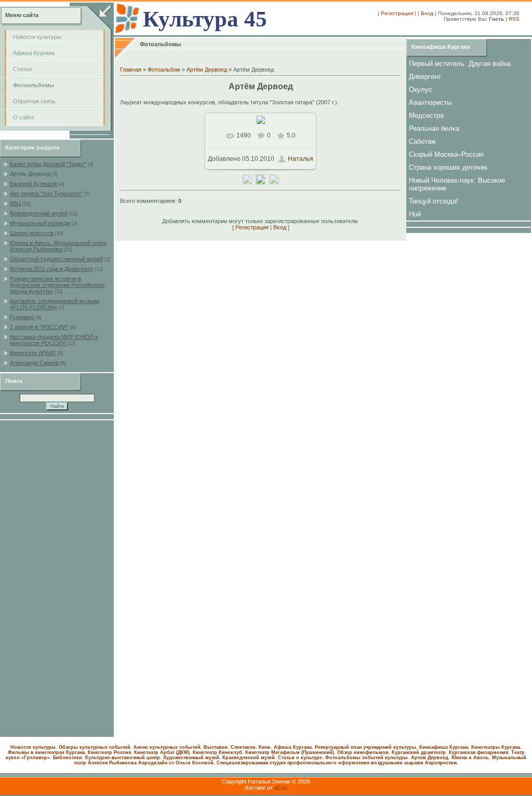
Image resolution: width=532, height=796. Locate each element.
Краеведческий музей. (249, 757)
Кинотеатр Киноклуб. (218, 752)
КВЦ (15, 203)
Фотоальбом (164, 69)
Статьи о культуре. (301, 757)
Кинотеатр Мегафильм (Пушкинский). (290, 752)
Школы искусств (32, 233)
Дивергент (425, 76)
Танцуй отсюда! (433, 201)
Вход (427, 13)
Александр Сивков (34, 363)
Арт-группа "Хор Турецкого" (46, 193)
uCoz (281, 788)
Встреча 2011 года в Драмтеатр (51, 269)
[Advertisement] (57, 578)
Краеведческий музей (39, 213)
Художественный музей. (192, 757)
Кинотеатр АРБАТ (33, 353)
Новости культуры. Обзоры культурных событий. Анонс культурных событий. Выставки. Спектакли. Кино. (141, 747)
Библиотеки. (68, 757)
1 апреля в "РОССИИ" (39, 327)
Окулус (420, 89)
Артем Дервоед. (430, 757)
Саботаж (422, 141)
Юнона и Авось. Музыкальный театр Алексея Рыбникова (58, 246)
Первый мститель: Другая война (460, 63)
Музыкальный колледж (40, 223)
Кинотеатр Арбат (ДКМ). (162, 752)
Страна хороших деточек (448, 167)
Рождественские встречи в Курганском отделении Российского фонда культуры (57, 285)
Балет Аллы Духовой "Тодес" (48, 164)
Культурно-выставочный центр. (123, 757)
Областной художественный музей (56, 259)
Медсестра (426, 115)
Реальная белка (434, 128)
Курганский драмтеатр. (419, 752)
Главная (130, 69)
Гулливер (22, 317)
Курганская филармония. (479, 752)
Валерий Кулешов (33, 184)
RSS (514, 19)
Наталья (300, 158)
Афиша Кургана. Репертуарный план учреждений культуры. (346, 747)
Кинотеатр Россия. (110, 752)
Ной (415, 214)
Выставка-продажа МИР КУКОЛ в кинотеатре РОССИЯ (54, 340)
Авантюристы (430, 102)
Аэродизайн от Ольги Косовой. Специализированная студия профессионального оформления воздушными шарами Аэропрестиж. (298, 762)
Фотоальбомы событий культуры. (367, 757)
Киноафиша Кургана (440, 47)
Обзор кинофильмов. (363, 752)
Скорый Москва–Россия (446, 154)
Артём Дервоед (30, 174)
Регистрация (397, 13)
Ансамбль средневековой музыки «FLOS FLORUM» (54, 304)
